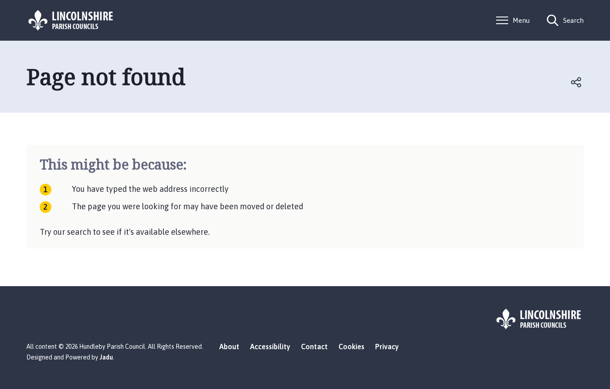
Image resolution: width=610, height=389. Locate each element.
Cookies (351, 346)
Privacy (387, 346)
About (229, 346)
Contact (314, 346)
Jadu (106, 357)
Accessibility (270, 346)
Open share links (576, 82)
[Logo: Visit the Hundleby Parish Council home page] (71, 20)
